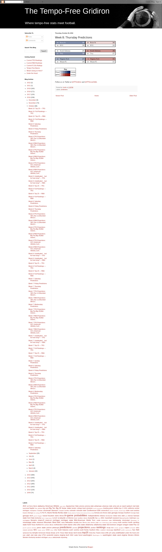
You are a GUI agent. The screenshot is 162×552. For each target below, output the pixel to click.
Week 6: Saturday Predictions (34, 366)
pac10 (24, 527)
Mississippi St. (135, 520)
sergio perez (41, 530)
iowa (115, 516)
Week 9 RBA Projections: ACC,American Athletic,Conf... (37, 171)
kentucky (38, 518)
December (32, 100)
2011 (29, 487)
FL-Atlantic (48, 513)
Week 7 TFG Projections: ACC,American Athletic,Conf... (36, 324)
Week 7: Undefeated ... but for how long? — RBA (37, 341)
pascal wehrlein (31, 527)
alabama (41, 506)
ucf (110, 533)
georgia (115, 513)
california (131, 508)
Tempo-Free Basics (33, 68)
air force (30, 506)
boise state (66, 508)
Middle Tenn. (91, 520)
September (33, 453)
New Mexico (83, 522)
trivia (91, 533)
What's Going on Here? (35, 71)
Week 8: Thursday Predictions (34, 210)
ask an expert (121, 506)
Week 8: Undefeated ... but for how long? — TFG (37, 254)
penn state (41, 528)
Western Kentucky (29, 537)
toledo (79, 533)
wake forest (78, 535)
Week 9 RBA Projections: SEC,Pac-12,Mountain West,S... (37, 145)
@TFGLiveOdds (91, 82)
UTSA (44, 535)
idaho (57, 516)
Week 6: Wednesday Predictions (35, 392)
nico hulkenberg (104, 522)
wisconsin (56, 537)
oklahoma (89, 525)
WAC (72, 535)
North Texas (31, 525)
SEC (35, 530)
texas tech (73, 533)
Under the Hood (32, 73)
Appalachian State (72, 506)
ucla (113, 533)
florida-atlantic (72, 513)
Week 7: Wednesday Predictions (35, 305)
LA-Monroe (70, 518)
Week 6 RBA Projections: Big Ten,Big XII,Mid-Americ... (37, 404)
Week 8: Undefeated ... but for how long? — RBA (37, 259)
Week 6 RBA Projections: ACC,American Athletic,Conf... (37, 418)
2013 (29, 481)
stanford (117, 530)
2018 (29, 91)
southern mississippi (106, 530)
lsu (96, 518)
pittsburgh (55, 528)
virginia (56, 535)
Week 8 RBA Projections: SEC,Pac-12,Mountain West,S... (37, 222)
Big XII (58, 508)
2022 (29, 83)
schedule (132, 527)
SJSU (48, 530)
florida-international (82, 513)
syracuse (26, 533)
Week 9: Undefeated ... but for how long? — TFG (37, 177)
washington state (109, 535)
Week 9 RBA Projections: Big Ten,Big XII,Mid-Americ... (37, 158)
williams (50, 537)
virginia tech (64, 535)
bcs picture (38, 508)
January (32, 471)
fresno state (107, 513)
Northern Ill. (40, 525)
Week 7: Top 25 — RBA (36, 353)
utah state (34, 535)
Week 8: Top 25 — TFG (36, 263)
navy (63, 522)
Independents (93, 516)
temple (35, 533)
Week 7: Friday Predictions (37, 283)
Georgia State (135, 513)
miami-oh (48, 520)
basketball (26, 508)
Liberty (85, 518)
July (30, 456)
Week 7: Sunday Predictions (34, 362)
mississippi (126, 520)
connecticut (105, 510)
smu (55, 530)
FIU (43, 513)
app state (63, 506)
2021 (29, 85)
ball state (136, 506)
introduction (109, 515)
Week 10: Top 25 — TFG (36, 108)
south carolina (74, 530)
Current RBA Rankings (34, 63)
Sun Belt (135, 530)
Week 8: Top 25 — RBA (36, 271)
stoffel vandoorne (126, 530)
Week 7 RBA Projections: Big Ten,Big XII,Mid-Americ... (37, 317)
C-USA (124, 508)
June (31, 459)
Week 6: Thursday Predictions (34, 374)
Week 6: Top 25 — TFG (36, 432)
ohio (75, 525)
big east (45, 508)
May (30, 462)
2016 (29, 97)
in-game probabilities (75, 515)
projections (84, 527)
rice (112, 528)
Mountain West (50, 522)
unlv (137, 533)
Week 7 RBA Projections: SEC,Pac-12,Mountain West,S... (37, 299)
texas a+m (55, 533)
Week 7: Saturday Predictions (34, 279)
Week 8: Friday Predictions (37, 206)
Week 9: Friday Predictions (37, 129)
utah (28, 535)
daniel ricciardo (113, 510)
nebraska (69, 522)
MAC (102, 518)
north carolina (122, 522)
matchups (132, 518)
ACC (24, 506)
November (32, 103)
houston (51, 516)
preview (75, 527)
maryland (115, 518)
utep (39, 535)
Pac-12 (136, 525)
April (30, 465)
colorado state (81, 510)
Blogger (90, 547)
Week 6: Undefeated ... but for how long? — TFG (37, 423)
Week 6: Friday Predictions (37, 370)
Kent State (31, 518)
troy (94, 533)
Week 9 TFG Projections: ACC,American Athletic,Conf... (36, 165)
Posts (30, 37)
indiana (102, 516)
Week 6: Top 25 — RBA (36, 440)
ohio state (81, 525)
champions (33, 510)
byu (120, 508)
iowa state (121, 516)
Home (97, 96)
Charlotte (40, 510)
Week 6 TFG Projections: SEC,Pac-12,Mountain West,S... (37, 380)
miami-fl (41, 520)
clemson (54, 510)
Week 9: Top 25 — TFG (36, 186)
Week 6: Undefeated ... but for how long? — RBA (37, 428)
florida (55, 513)
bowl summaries (98, 508)
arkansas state (107, 506)
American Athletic (52, 506)
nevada (76, 522)
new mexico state (93, 522)
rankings (101, 527)
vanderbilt (49, 535)
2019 (29, 88)
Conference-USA (93, 510)
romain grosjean (119, 527)
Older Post (133, 96)
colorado (73, 510)
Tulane (98, 533)
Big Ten (52, 508)
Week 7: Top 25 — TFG (36, 345)
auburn (129, 506)
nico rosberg (113, 522)
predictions (64, 89)
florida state (62, 513)
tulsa (103, 533)
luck (99, 518)
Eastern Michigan (28, 513)
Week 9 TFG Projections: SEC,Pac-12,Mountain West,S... (37, 138)
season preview (28, 530)
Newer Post (60, 96)
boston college (77, 508)
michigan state (67, 520)
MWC (59, 522)
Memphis (34, 520)
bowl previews (88, 508)
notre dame (68, 525)
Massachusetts (124, 518)
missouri (40, 522)
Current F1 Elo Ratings (34, 65)
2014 (29, 478)
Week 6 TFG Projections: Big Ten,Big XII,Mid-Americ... (36, 398)
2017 (29, 94)
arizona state (89, 506)
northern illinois (48, 524)
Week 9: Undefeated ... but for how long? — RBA (37, 182)
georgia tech (28, 516)
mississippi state (29, 522)
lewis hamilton (78, 518)
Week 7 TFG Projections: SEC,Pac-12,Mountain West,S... (37, 293)
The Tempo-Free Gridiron (67, 11)
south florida (84, 530)
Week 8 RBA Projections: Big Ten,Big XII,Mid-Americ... (37, 235)
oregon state (128, 525)
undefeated (120, 533)
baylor (32, 508)
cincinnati (47, 510)
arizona (81, 506)
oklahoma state (100, 525)
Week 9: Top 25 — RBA (36, 194)
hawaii (45, 516)
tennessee (42, 533)
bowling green (108, 508)
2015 (29, 475)
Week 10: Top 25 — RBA (36, 116)
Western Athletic (133, 535)
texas (48, 533)
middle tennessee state (104, 520)
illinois (61, 516)
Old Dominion (111, 525)
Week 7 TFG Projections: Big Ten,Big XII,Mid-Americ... (36, 311)
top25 (85, 532)
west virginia (122, 535)
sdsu (137, 528)
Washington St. (97, 535)
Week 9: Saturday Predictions (34, 125)
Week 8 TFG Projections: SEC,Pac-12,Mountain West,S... (37, 215)
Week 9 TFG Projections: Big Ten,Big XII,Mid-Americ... (36, 151)
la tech (55, 518)
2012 (29, 484)
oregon (119, 525)
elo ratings (37, 513)
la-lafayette (61, 518)
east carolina (134, 510)
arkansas (98, 506)
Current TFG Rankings (34, 60)
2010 (29, 490)
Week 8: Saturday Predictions (34, 202)
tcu (30, 533)
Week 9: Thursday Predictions (34, 133)
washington (87, 535)
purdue (93, 528)
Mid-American (79, 520)
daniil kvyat (122, 510)
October (32, 106)
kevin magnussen (47, 518)
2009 (29, 493)
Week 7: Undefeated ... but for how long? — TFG (37, 336)
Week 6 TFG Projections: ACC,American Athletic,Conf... (36, 411)
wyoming (64, 537)
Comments (31, 40)
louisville (91, 518)
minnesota (117, 520)
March (31, 468)
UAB (106, 533)
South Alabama (63, 530)
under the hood (130, 533)
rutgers (127, 528)
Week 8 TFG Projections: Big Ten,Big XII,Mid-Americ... (36, 229)
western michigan (42, 537)
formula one (98, 513)
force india (91, 513)
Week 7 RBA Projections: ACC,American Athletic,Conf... (37, 331)
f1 (41, 513)
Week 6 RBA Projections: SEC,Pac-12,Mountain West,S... (37, 386)
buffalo (116, 508)
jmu (126, 515)
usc (24, 535)
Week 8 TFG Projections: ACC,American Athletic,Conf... (36, 242)
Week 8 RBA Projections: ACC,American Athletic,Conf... (37, 249)
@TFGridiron (76, 82)
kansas (130, 516)
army (114, 506)
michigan (56, 520)
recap (108, 528)
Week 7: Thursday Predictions (34, 287)
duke (128, 510)
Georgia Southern (124, 513)
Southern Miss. (94, 530)
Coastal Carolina (64, 510)
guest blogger (38, 515)
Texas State (64, 533)
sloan (52, 530)
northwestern (58, 525)
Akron (35, 506)
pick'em (49, 528)
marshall (108, 518)
